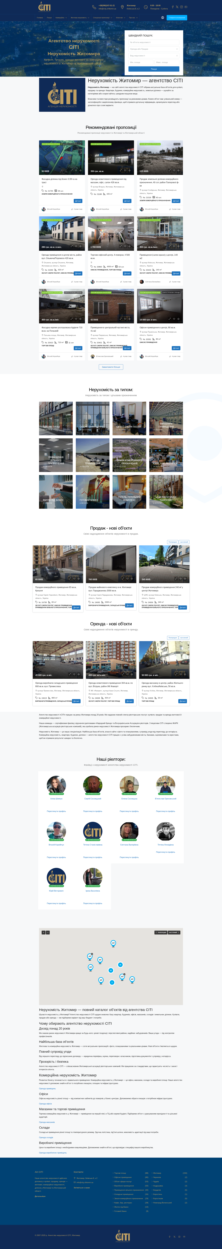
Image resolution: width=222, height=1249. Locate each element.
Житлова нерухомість (79, 18)
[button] (90, 967)
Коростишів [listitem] (158, 1198)
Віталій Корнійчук (56, 845)
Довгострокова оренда (73, 220)
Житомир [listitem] (157, 1173)
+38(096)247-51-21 (107, 5)
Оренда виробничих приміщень (53, 1153)
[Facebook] (170, 1237)
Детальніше (40, 1196)
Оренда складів (46, 1137)
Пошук (49, 18)
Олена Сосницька (129, 799)
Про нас (132, 18)
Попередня (173, 542)
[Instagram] (179, 1237)
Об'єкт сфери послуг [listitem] (123, 1181)
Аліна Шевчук (56, 799)
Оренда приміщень (47, 1088)
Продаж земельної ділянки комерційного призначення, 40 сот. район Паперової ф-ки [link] (159, 182)
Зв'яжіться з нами (82, 1188)
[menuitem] (162, 17)
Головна (40, 18)
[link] (62, 157)
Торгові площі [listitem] (120, 1173)
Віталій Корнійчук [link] (53, 209)
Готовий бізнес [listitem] (120, 1211)
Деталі (78, 201)
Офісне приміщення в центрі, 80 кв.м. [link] (157, 327)
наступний (184, 542)
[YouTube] (184, 1237)
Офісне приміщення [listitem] (123, 1177)
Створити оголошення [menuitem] (177, 18)
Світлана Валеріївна (129, 845)
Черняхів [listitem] (157, 1177)
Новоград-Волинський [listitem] (162, 1203)
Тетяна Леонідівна (166, 845)
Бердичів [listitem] (157, 1190)
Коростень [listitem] (157, 1194)
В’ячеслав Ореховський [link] (104, 356)
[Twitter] (175, 1237)
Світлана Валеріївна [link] (152, 282)
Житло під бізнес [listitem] (121, 1207)
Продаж (63, 144)
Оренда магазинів (47, 1122)
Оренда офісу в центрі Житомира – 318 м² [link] (109, 683)
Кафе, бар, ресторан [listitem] (123, 1203)
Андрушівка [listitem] (158, 1186)
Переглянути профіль (56, 811)
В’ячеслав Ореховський (165, 799)
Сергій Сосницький (92, 799)
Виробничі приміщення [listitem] (124, 1186)
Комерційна (60, 18)
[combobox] (153, 49)
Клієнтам (119, 18)
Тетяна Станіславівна (92, 845)
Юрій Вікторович (56, 891)
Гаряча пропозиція (75, 144)
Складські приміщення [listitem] (123, 1194)
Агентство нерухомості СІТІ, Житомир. (64, 1235)
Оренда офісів (45, 1104)
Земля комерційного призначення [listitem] (128, 1198)
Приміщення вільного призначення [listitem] (129, 1190)
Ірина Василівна (93, 891)
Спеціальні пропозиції (101, 18)
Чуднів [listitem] (156, 1181)
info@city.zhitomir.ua (107, 9)
